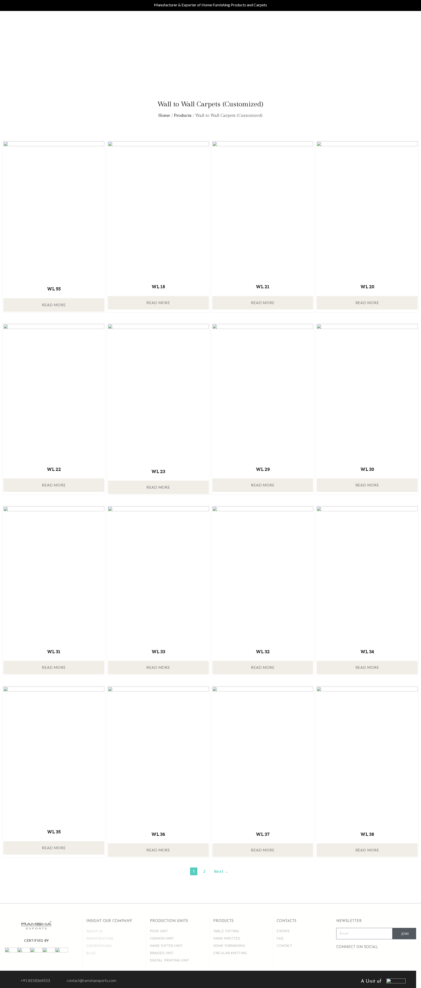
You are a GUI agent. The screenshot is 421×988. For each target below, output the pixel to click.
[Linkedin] (392, 960)
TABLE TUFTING (226, 931)
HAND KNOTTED (226, 938)
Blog (91, 953)
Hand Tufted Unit (166, 946)
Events (283, 931)
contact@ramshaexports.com (91, 980)
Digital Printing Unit (169, 960)
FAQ (280, 938)
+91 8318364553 (35, 980)
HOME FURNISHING (229, 946)
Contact (284, 946)
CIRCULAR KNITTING (230, 953)
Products (182, 115)
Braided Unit (161, 953)
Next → (221, 871)
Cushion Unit (162, 938)
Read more (54, 305)
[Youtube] (359, 960)
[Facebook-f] (342, 960)
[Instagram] (375, 960)
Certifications (98, 946)
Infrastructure (99, 938)
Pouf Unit (159, 931)
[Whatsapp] (408, 960)
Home (164, 115)
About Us (94, 931)
